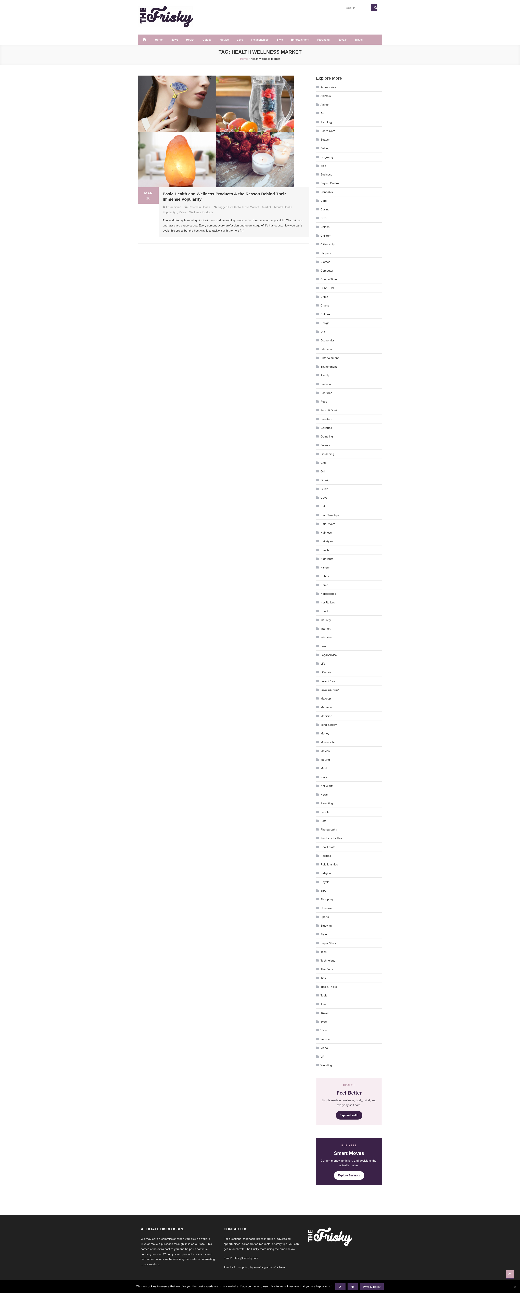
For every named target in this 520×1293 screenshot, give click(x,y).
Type (324, 1021)
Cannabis (327, 192)
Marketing (327, 707)
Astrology (327, 122)
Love (240, 39)
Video (324, 1047)
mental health (283, 207)
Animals (326, 95)
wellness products (201, 212)
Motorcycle (328, 742)
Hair (323, 506)
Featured (326, 392)
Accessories (328, 87)
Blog (323, 165)
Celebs (207, 39)
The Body (327, 969)
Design (325, 323)
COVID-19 (327, 288)
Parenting (323, 39)
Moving (325, 759)
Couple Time (329, 279)
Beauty (325, 139)
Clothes (325, 261)
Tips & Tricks (329, 986)
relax (182, 212)
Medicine (326, 716)
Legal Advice (329, 654)
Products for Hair (331, 838)
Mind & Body (329, 724)
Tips (323, 978)
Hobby (325, 576)
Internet (325, 628)
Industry (326, 620)
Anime (325, 104)
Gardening (327, 454)
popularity (169, 212)
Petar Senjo (173, 207)
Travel (359, 39)
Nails (324, 777)
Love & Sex (328, 681)
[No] (515, 1287)
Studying (326, 925)
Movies (224, 39)
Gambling (327, 436)
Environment (329, 366)
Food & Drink (329, 410)
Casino (325, 209)
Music (324, 768)
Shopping (327, 899)
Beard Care (328, 130)
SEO (323, 890)
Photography (329, 829)
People (325, 812)
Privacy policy (371, 1286)
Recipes (326, 855)
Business (326, 174)
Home (159, 39)
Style (280, 39)
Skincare (326, 908)
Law (323, 646)
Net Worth (327, 785)
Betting (325, 148)
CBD (323, 218)
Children (326, 235)
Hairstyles (327, 541)
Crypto (325, 305)
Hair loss (326, 532)
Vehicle (325, 1039)
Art (322, 113)
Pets (323, 820)
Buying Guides (330, 183)
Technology (328, 960)
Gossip (325, 480)
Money (325, 733)
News (174, 39)
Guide (324, 489)
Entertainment (300, 39)
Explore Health (349, 1115)
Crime (324, 296)
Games (325, 445)
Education (327, 349)
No (352, 1286)
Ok (340, 1286)
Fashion (326, 384)
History (325, 567)
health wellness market (243, 207)
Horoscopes (328, 593)
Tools (324, 995)
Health (190, 39)
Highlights (327, 558)
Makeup (326, 698)
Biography (327, 157)
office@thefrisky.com (245, 1258)
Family (325, 375)
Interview (326, 637)
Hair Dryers (328, 523)
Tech (324, 951)
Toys (323, 1004)
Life (323, 663)
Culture (325, 314)
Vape (324, 1030)
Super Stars (328, 943)
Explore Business (349, 1175)
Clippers (326, 253)
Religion (326, 873)
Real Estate (328, 847)
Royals (342, 39)
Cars (324, 200)
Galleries (326, 427)
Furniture (326, 419)
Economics (328, 340)
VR (322, 1056)
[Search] (374, 7)
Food (324, 401)
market (266, 207)
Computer (327, 270)
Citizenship (328, 244)
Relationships (260, 39)
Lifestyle (326, 672)
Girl (323, 471)
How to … (327, 611)
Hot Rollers (328, 602)
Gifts (323, 462)
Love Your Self (330, 689)
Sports (325, 916)
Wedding (326, 1065)
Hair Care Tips (330, 515)
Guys (324, 497)
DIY (323, 331)
